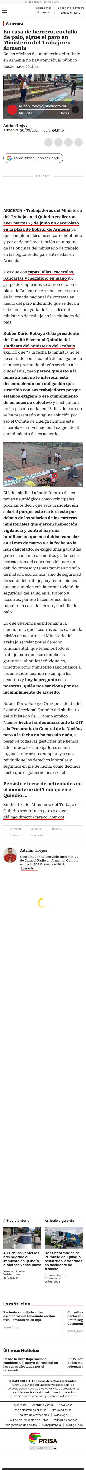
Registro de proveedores (33, 1415)
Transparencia (51, 1425)
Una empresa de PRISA (43, 1438)
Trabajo (15, 835)
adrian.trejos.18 (35, 126)
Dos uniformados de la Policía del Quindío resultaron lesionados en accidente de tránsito (63, 1261)
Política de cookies (65, 1420)
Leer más (27, 868)
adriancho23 (30, 126)
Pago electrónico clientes (30, 1410)
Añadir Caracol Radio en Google (37, 158)
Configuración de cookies (20, 1425)
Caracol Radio (20, 11)
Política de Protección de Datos (28, 1420)
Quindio (36, 829)
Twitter (58, 142)
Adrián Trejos (15, 125)
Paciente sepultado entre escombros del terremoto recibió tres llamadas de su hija (29, 1316)
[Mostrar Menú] (4, 10)
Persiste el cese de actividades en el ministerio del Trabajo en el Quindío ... (42, 789)
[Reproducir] (12, 110)
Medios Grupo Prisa (43, 1448)
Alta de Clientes (61, 1410)
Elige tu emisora (70, 13)
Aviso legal (61, 1415)
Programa (43, 12)
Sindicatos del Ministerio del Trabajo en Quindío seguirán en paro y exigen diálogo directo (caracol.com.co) (41, 810)
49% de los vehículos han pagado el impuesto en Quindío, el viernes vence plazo (22, 1259)
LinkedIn (68, 142)
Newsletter (65, 1405)
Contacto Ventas (43, 1405)
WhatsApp (78, 142)
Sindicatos (37, 835)
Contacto (20, 1405)
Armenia (14, 23)
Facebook (48, 142)
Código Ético (74, 1425)
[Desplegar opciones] (75, 109)
